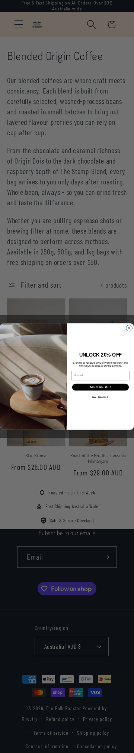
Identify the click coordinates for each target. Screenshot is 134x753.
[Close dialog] (129, 328)
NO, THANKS (100, 397)
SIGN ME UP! (100, 387)
